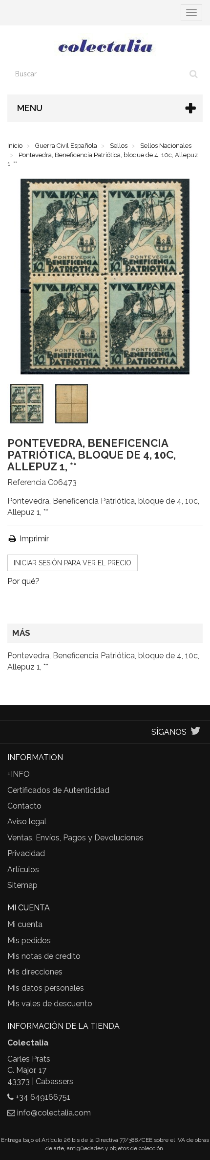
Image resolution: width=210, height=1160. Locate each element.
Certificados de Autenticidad (58, 790)
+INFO (18, 774)
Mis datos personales (45, 988)
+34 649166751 (43, 1097)
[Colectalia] (105, 45)
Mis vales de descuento (49, 1003)
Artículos (23, 869)
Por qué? (23, 581)
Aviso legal (26, 821)
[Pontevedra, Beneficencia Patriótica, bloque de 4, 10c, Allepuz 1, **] (28, 405)
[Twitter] (196, 732)
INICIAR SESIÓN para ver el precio (72, 563)
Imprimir (33, 538)
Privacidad (26, 853)
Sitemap (22, 885)
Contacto (24, 806)
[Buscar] (194, 74)
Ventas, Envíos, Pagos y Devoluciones (75, 837)
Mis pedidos (29, 940)
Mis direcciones (35, 971)
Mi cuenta (24, 924)
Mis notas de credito (44, 956)
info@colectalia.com (54, 1112)
